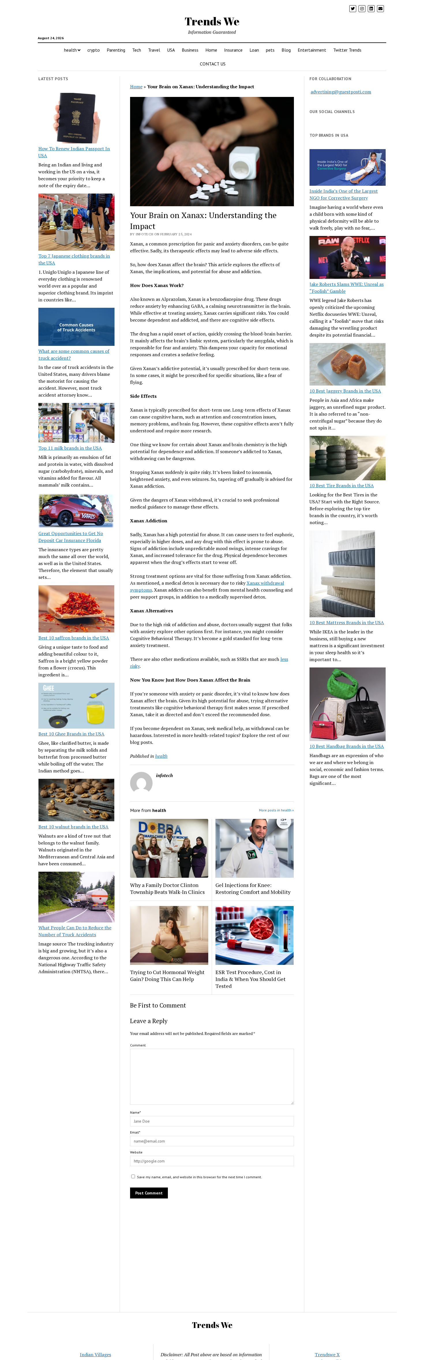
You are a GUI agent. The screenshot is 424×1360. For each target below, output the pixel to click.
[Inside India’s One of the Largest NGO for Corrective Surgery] (347, 168)
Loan (254, 50)
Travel (154, 50)
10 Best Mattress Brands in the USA (346, 622)
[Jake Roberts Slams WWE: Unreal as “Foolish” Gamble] (347, 258)
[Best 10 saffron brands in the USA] (76, 609)
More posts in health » (276, 810)
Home (211, 50)
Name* (135, 1112)
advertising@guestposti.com (341, 92)
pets (270, 50)
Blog (286, 50)
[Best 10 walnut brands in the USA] (76, 801)
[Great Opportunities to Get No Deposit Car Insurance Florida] (76, 511)
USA (171, 50)
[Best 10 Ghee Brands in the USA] (76, 706)
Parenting (116, 50)
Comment (138, 1045)
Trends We (212, 21)
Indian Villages (95, 1354)
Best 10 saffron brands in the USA (73, 638)
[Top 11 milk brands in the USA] (76, 423)
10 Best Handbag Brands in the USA (346, 746)
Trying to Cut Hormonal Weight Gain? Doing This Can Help (167, 975)
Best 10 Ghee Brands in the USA (71, 734)
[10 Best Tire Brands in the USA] (347, 459)
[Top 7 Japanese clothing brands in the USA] (76, 223)
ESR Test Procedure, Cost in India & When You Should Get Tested (250, 979)
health (70, 50)
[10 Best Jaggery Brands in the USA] (347, 365)
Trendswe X (327, 1354)
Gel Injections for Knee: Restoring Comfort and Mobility (252, 888)
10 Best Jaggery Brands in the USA (345, 391)
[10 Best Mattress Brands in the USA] (342, 574)
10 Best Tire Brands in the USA (341, 485)
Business (190, 50)
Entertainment (312, 50)
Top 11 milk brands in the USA (70, 448)
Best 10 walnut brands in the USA (73, 826)
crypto (93, 50)
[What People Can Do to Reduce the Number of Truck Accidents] (76, 898)
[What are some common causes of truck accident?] (76, 328)
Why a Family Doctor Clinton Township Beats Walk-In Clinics (167, 888)
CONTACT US (213, 64)
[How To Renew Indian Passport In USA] (76, 119)
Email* (135, 1132)
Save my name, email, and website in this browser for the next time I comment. (199, 1177)
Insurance (233, 50)
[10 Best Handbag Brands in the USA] (347, 705)
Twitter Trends (347, 50)
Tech (136, 50)
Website (136, 1152)
